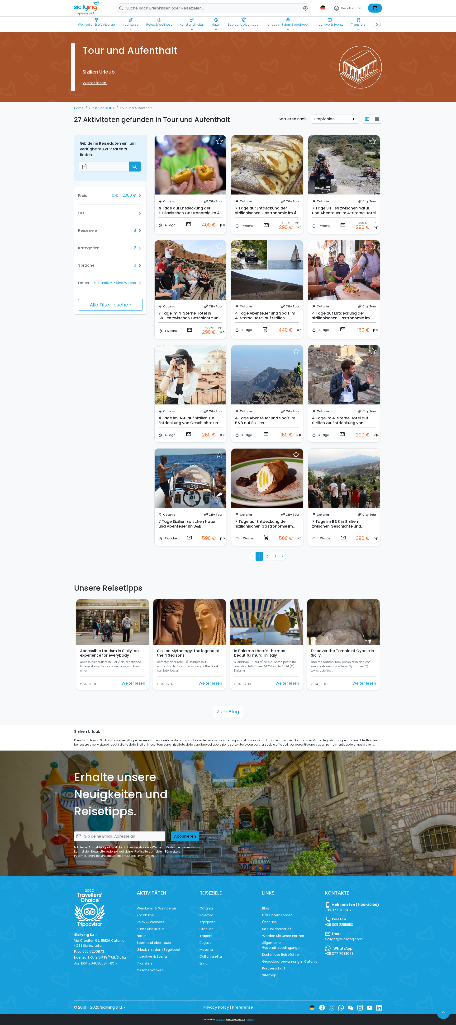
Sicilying (221, 1019)
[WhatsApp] (341, 1007)
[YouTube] (369, 1007)
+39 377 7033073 (339, 910)
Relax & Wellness (159, 22)
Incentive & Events (329, 22)
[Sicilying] (89, 8)
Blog (265, 908)
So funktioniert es (276, 929)
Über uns (269, 922)
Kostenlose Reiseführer (281, 954)
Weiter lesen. (95, 83)
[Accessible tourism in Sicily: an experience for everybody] (112, 622)
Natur (216, 22)
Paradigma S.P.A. (236, 1019)
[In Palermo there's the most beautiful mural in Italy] (266, 622)
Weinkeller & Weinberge (96, 22)
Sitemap (269, 975)
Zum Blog (228, 711)
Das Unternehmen (277, 915)
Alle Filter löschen (110, 304)
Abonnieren (185, 836)
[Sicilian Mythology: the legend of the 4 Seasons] (189, 622)
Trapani (206, 935)
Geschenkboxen (150, 970)
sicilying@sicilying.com (343, 939)
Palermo (206, 915)
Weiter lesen (133, 683)
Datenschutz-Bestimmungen (176, 856)
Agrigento (208, 922)
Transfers (358, 22)
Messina (206, 949)
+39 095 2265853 (339, 924)
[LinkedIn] (379, 1007)
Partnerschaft (273, 968)
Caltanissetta (211, 956)
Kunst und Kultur (192, 22)
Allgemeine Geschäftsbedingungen (282, 945)
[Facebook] (322, 1007)
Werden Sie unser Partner (283, 935)
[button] (323, 8)
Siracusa (207, 929)
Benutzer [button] (348, 8)
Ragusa (206, 942)
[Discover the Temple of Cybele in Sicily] (343, 622)
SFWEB (250, 1019)
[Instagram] (360, 1007)
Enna (204, 963)
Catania (169, 201)
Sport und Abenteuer (244, 22)
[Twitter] (331, 1007)
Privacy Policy (216, 1007)
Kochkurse (131, 22)
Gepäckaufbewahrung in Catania (290, 961)
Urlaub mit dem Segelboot (287, 22)
